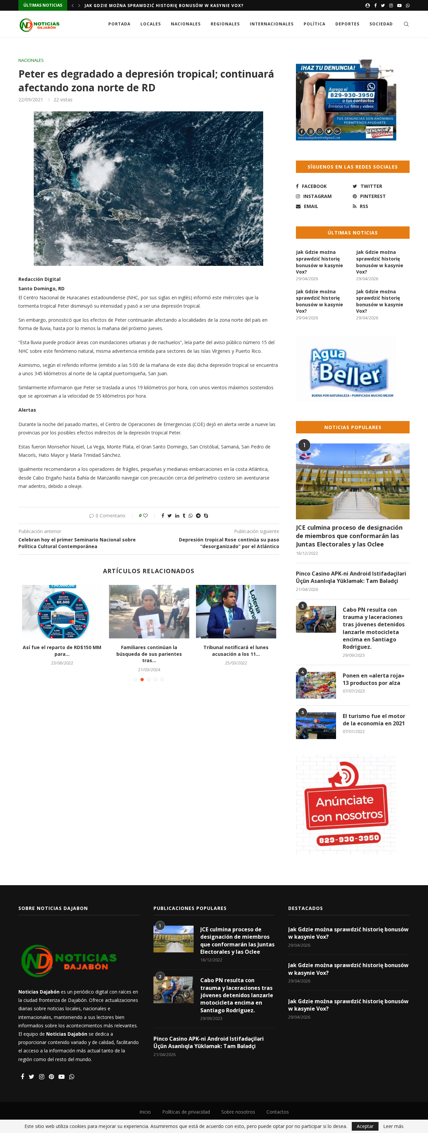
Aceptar (365, 1126)
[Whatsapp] (408, 5)
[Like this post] (150, 515)
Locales (150, 24)
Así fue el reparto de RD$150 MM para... (62, 650)
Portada (119, 24)
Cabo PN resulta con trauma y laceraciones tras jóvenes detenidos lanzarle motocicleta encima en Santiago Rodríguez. (374, 628)
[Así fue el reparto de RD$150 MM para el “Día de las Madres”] (62, 611)
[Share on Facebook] (163, 515)
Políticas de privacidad (186, 1112)
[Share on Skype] (206, 515)
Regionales (225, 24)
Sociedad (381, 24)
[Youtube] (399, 5)
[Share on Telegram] (198, 515)
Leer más (393, 1126)
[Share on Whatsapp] (191, 515)
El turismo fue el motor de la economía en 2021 (374, 719)
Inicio (145, 1112)
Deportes (347, 24)
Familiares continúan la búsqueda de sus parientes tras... (149, 653)
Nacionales (186, 24)
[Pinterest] (51, 1077)
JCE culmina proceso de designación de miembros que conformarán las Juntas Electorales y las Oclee (349, 535)
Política (314, 24)
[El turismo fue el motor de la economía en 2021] (316, 725)
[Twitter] (383, 5)
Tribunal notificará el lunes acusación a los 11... (236, 650)
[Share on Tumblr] (184, 515)
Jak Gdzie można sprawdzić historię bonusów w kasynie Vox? (164, 5)
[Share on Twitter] (170, 515)
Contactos (277, 1112)
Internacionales (272, 24)
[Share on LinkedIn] (177, 515)
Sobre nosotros (238, 1112)
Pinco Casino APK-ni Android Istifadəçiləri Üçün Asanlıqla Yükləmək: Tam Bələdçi (351, 577)
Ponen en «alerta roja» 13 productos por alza (374, 679)
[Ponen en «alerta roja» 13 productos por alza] (316, 685)
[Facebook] (375, 5)
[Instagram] (391, 5)
